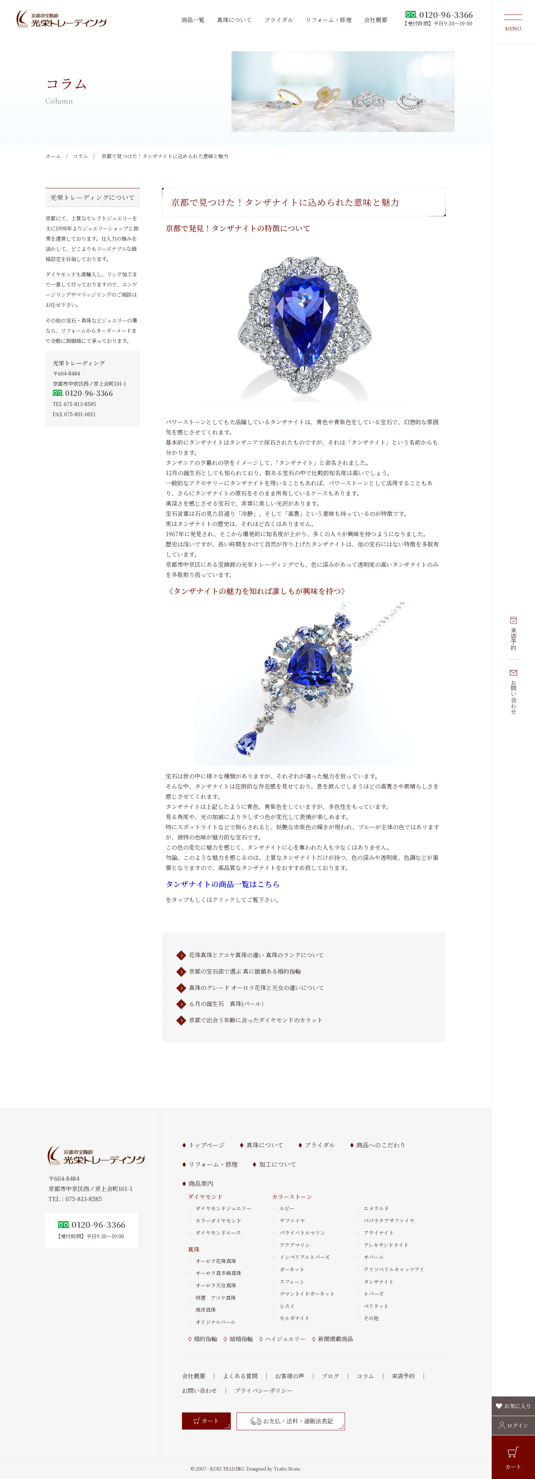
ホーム (53, 156)
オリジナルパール (215, 1322)
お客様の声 (289, 1376)
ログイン (517, 1425)
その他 (371, 1318)
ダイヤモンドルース (218, 1232)
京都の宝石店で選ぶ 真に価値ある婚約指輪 (245, 971)
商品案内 (201, 1183)
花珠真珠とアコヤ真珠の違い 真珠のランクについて (256, 955)
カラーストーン (292, 1197)
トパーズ (374, 1293)
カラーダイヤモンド (218, 1220)
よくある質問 (240, 1376)
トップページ (207, 1145)
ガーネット (292, 1269)
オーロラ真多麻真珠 (218, 1272)
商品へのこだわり (381, 1145)
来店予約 (514, 638)
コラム (80, 156)
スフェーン (292, 1281)
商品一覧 (193, 20)
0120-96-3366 (89, 393)
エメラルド (376, 1208)
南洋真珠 (205, 1309)
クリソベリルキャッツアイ (394, 1269)
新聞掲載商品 (335, 1339)
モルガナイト (295, 1318)
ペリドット (376, 1306)
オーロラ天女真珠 (215, 1285)
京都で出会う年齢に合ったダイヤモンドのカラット (256, 1020)
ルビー (287, 1208)
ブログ (330, 1376)
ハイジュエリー (285, 1339)
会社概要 (375, 20)
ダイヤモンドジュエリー (223, 1208)
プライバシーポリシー (263, 1390)
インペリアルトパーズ (305, 1256)
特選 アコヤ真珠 (215, 1297)
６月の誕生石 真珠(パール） (228, 1003)
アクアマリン (295, 1244)
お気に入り (517, 1406)
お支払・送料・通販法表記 (298, 1421)
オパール (374, 1256)
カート (513, 1466)
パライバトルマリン (302, 1232)
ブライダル (278, 20)
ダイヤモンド (205, 1197)
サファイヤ (292, 1220)
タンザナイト (379, 1281)
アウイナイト (379, 1232)
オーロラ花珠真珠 (215, 1260)
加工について (277, 1164)
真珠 (193, 1249)
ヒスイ (287, 1306)
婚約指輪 (205, 1339)
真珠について (234, 20)
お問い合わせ (514, 697)
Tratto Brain (287, 1469)
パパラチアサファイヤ (389, 1220)
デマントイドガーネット (307, 1293)
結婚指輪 (241, 1339)
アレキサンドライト (386, 1244)
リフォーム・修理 (328, 20)
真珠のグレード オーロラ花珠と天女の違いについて (256, 987)
